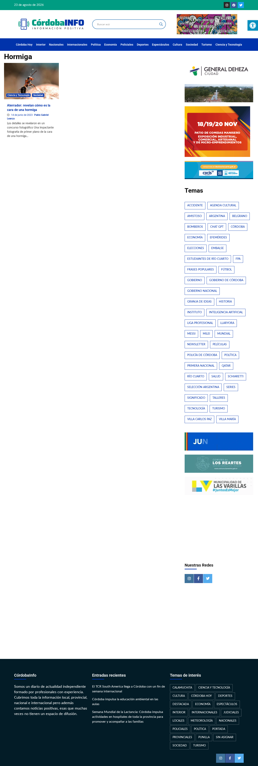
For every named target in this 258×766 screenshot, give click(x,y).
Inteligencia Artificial (226, 312)
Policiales (127, 44)
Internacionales (77, 44)
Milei (206, 333)
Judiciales (231, 712)
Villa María (227, 419)
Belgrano (239, 216)
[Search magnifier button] (161, 24)
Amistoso (194, 216)
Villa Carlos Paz (199, 419)
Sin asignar (224, 737)
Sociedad (192, 44)
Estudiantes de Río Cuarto (207, 259)
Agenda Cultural (223, 205)
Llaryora (227, 323)
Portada (218, 729)
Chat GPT (217, 226)
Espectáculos (160, 44)
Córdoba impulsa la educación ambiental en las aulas (125, 702)
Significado (196, 398)
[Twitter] (241, 5)
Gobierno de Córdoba (226, 280)
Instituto (194, 312)
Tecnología (196, 408)
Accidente (195, 205)
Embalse (217, 248)
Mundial (223, 333)
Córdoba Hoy (24, 44)
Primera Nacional (200, 365)
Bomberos (195, 226)
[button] (253, 25)
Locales (178, 720)
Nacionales (56, 44)
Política (96, 44)
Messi (191, 333)
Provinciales (182, 737)
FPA (238, 259)
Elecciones (195, 248)
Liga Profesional (200, 323)
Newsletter (196, 344)
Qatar (226, 365)
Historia (225, 301)
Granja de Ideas (199, 301)
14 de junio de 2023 (22, 115)
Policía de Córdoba (202, 355)
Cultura (177, 44)
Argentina (217, 216)
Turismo (206, 44)
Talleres (218, 398)
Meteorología (202, 720)
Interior (41, 44)
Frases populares (200, 269)
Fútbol (226, 269)
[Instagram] (227, 5)
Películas (220, 344)
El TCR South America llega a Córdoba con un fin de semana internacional (128, 689)
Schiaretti (235, 376)
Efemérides (218, 237)
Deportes (143, 44)
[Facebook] (234, 5)
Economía (110, 44)
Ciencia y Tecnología (228, 44)
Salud (216, 376)
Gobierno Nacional (202, 291)
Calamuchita (182, 687)
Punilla (204, 737)
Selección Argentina (203, 387)
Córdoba (238, 226)
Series (230, 387)
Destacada (181, 704)
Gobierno (194, 280)
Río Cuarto (195, 376)
